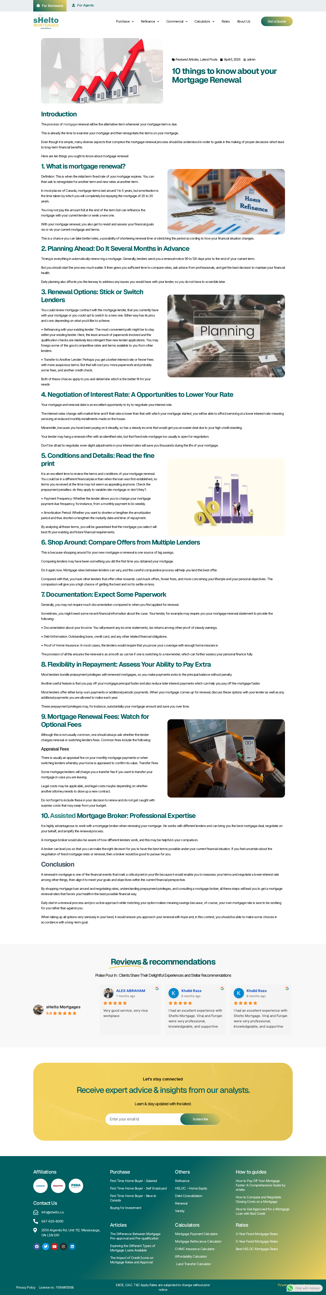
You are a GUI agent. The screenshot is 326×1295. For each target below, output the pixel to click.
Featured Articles (187, 59)
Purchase (123, 21)
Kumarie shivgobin (132, 990)
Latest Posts (208, 59)
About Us (243, 21)
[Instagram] (63, 1246)
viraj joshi (189, 990)
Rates (226, 21)
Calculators (202, 21)
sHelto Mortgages (63, 1007)
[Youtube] (54, 1246)
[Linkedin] (72, 1246)
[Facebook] (36, 1246)
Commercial (174, 21)
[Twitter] (45, 1246)
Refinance (148, 21)
